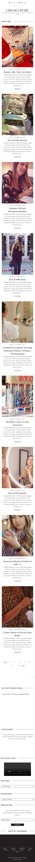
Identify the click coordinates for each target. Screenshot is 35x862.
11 (13, 665)
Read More (17, 88)
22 (19, 665)
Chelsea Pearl (17, 10)
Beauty (12, 69)
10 (30, 662)
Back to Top (17, 859)
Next (23, 665)
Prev (5, 662)
